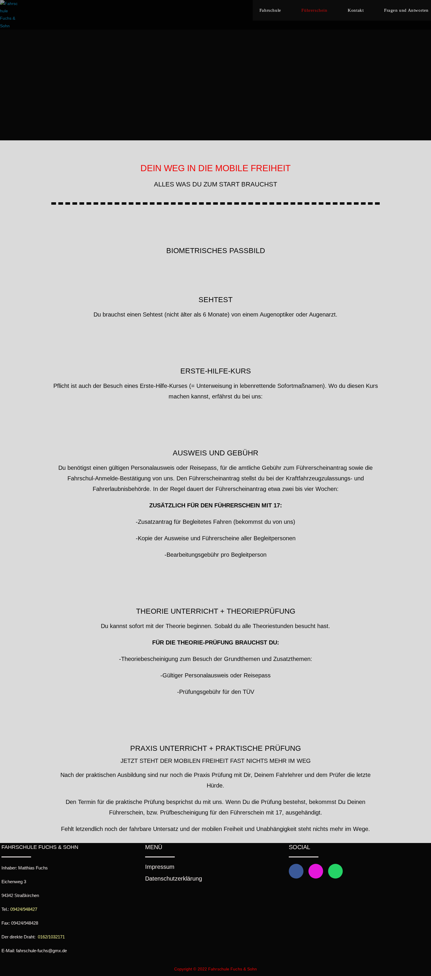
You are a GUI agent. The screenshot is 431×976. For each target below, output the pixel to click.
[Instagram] (315, 871)
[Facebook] (296, 871)
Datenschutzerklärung (173, 878)
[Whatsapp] (335, 871)
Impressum (159, 867)
